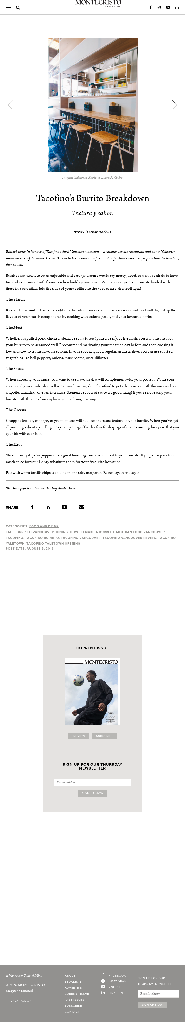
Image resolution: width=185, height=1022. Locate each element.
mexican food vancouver (140, 532)
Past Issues (74, 999)
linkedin (116, 993)
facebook (117, 975)
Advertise (73, 987)
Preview (78, 736)
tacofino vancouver (81, 538)
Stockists (73, 981)
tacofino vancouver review (129, 538)
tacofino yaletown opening (53, 544)
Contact (72, 1011)
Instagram (159, 7)
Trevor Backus (98, 232)
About (70, 975)
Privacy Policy (18, 1000)
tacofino (14, 538)
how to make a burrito (92, 532)
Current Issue (77, 993)
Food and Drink (44, 526)
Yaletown (168, 252)
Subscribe (104, 736)
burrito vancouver (35, 532)
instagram (118, 981)
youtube (116, 987)
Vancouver (78, 252)
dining (62, 532)
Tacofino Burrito (42, 538)
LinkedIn (177, 7)
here (72, 488)
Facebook (150, 7)
